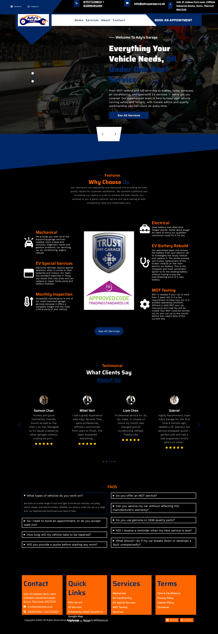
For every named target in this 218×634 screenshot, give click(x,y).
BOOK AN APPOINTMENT (173, 20)
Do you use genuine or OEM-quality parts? (145, 520)
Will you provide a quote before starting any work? (62, 544)
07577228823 (51, 611)
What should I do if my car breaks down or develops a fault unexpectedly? (152, 542)
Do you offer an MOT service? (136, 495)
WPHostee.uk (101, 620)
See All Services (129, 115)
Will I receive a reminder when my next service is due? (154, 530)
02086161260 (92, 6)
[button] (32, 73)
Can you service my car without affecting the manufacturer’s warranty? (146, 507)
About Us (109, 379)
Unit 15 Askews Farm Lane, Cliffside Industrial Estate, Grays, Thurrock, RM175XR (195, 5)
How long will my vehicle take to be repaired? (59, 534)
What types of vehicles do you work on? (55, 495)
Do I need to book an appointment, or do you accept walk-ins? (62, 522)
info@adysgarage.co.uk (149, 3)
